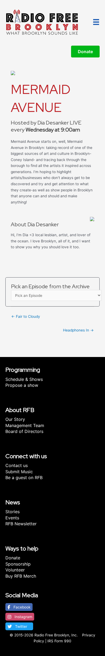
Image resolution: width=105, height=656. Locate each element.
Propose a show (21, 385)
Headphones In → (78, 330)
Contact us (16, 465)
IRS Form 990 (59, 641)
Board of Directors (24, 431)
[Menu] (96, 22)
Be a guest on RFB (24, 477)
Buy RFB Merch (20, 576)
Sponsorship (18, 564)
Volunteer (15, 570)
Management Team (24, 425)
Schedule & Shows (24, 379)
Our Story (15, 419)
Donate (12, 557)
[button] (19, 607)
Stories (12, 511)
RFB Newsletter (21, 523)
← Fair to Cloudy (25, 316)
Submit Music (19, 471)
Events (12, 517)
